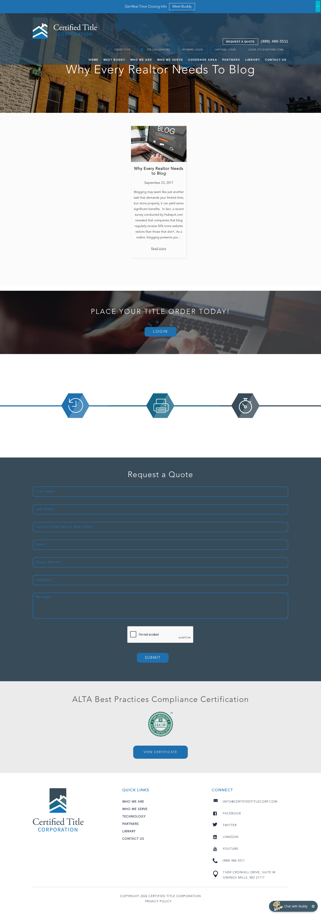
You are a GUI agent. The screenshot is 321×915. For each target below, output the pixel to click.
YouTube (230, 848)
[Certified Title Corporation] (65, 28)
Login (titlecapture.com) (266, 50)
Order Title (122, 50)
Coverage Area (202, 59)
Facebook (232, 813)
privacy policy (158, 901)
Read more (158, 248)
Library (252, 59)
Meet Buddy (114, 59)
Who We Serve (170, 59)
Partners (231, 59)
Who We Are (141, 59)
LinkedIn (230, 837)
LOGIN (160, 332)
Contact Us (275, 59)
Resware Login (192, 50)
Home (93, 59)
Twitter (230, 825)
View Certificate (160, 752)
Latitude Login (225, 50)
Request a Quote (240, 41)
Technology (134, 816)
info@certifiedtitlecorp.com (250, 801)
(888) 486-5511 (274, 41)
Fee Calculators (158, 50)
